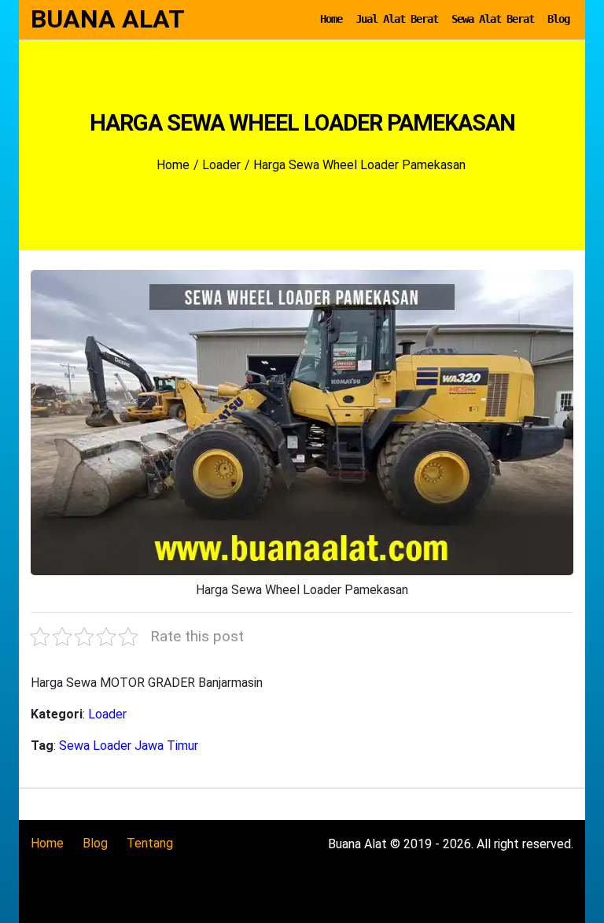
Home (331, 19)
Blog (558, 19)
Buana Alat (108, 19)
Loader (107, 714)
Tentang (150, 843)
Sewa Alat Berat (492, 19)
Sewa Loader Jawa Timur (128, 745)
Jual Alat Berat (396, 19)
